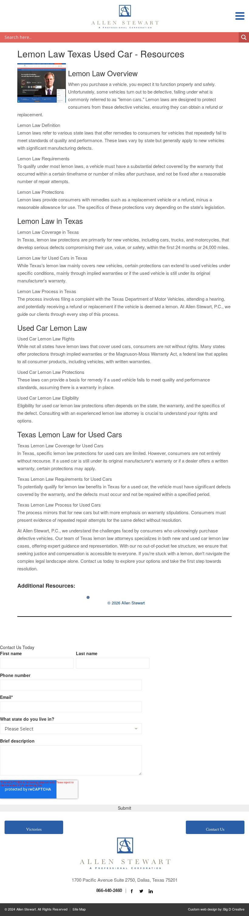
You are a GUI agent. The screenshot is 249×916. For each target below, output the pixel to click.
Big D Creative (233, 909)
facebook (132, 891)
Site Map (79, 909)
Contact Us (215, 829)
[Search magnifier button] (244, 37)
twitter (141, 891)
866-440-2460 (109, 890)
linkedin (150, 891)
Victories (34, 829)
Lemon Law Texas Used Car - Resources (100, 54)
